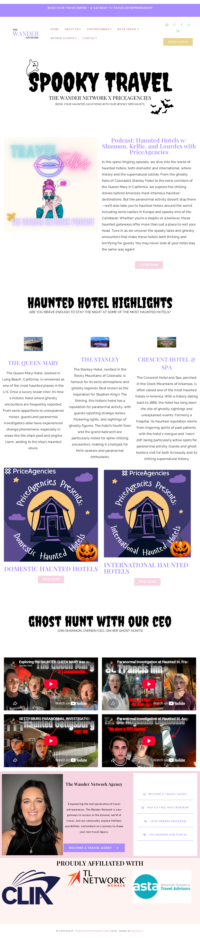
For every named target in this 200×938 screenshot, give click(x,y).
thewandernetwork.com (91, 931)
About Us (72, 29)
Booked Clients (62, 38)
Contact (90, 38)
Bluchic (137, 931)
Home (55, 29)
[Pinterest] (178, 31)
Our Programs (98, 29)
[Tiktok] (189, 25)
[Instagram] (174, 25)
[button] (6, 887)
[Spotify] (167, 25)
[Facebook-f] (182, 25)
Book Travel (126, 29)
